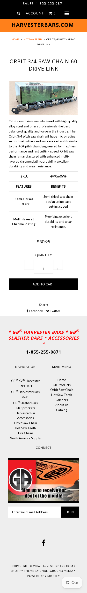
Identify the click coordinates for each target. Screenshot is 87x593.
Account (35, 13)
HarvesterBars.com (57, 565)
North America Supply (25, 438)
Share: (43, 305)
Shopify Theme (22, 570)
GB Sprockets (25, 408)
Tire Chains (25, 433)
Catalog (61, 410)
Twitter (54, 311)
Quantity (43, 255)
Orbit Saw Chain (25, 423)
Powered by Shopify (43, 575)
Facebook (35, 311)
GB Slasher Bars (25, 403)
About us (61, 405)
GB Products (62, 385)
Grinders (62, 400)
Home (15, 39)
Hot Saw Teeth (33, 39)
